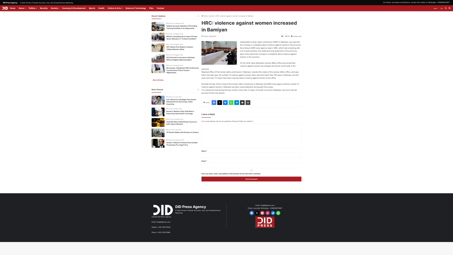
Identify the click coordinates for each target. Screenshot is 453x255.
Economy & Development (74, 8)
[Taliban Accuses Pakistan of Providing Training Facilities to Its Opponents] (158, 26)
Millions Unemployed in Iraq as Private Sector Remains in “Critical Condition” (181, 37)
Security (44, 8)
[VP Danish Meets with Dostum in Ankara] (158, 133)
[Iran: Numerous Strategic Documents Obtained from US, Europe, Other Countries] (158, 100)
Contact (160, 8)
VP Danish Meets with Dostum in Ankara (182, 132)
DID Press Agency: (10, 3)
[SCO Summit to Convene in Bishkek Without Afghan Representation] (158, 58)
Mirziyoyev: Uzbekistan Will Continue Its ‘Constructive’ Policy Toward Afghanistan (182, 70)
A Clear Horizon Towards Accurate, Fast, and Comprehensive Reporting (46, 3)
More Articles (158, 80)
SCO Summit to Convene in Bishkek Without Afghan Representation (180, 58)
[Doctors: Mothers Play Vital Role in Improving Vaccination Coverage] (158, 112)
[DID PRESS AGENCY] (5, 8)
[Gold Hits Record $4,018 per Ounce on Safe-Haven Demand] (158, 122)
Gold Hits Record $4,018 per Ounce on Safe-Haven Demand (181, 123)
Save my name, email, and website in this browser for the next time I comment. (231, 174)
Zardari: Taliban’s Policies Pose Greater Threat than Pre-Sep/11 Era (182, 144)
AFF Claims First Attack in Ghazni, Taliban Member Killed (179, 48)
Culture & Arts (114, 8)
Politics (32, 8)
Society (54, 8)
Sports (92, 8)
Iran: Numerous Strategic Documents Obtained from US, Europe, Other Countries (181, 101)
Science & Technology (136, 8)
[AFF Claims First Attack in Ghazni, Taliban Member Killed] (158, 47)
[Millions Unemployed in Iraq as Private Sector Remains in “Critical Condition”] (158, 37)
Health (101, 8)
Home (12, 8)
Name (204, 151)
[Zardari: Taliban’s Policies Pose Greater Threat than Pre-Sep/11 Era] (158, 143)
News (21, 8)
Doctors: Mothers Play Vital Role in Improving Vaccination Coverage (180, 112)
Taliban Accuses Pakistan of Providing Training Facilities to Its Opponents (181, 27)
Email (204, 161)
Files (151, 8)
